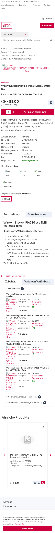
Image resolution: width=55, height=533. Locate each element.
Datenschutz (19, 524)
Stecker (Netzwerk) (33, 465)
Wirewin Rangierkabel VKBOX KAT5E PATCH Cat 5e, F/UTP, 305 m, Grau (27, 369)
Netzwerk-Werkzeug (36, 303)
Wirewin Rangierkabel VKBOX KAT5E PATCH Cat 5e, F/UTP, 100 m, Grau (27, 316)
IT (10, 48)
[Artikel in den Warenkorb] (43, 482)
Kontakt (47, 5)
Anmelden (47, 25)
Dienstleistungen (8, 5)
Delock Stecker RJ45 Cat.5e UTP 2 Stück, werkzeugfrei (26, 456)
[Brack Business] (6, 25)
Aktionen (36, 5)
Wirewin (5, 82)
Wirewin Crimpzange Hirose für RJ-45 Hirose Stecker (26, 295)
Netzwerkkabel (19, 55)
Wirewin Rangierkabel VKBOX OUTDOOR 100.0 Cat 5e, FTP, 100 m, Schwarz (27, 343)
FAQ (3, 8)
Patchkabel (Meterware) (37, 324)
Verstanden (27, 528)
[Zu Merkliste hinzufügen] (51, 102)
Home (4, 48)
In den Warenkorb (37, 111)
